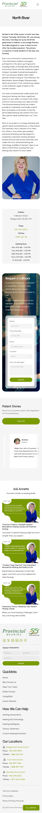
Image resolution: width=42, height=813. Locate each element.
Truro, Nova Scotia (15, 759)
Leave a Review (9, 701)
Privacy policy (8, 796)
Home (5, 677)
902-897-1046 (15, 763)
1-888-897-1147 (16, 767)
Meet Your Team (10, 687)
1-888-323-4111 (21, 237)
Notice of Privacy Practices (13, 801)
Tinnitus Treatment (11, 729)
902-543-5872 (21, 229)
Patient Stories (9, 691)
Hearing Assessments (12, 715)
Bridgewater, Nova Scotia (17, 747)
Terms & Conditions (10, 791)
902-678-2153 (15, 776)
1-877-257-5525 (17, 779)
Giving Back (8, 696)
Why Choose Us (9, 682)
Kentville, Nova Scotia (15, 772)
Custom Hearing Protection (14, 733)
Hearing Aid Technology (13, 719)
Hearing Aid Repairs (11, 724)
